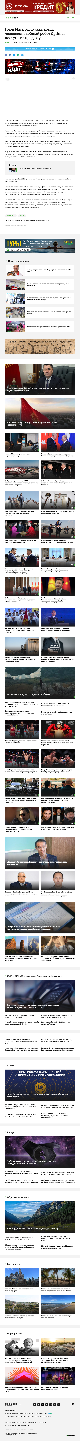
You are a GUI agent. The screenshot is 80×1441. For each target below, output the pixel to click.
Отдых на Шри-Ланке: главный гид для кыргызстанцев (56, 1317)
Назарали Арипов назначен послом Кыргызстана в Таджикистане (55, 704)
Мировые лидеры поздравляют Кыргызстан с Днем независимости (32, 423)
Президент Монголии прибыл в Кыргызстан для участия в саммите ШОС (57, 541)
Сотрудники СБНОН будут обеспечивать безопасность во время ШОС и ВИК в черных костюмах (57, 800)
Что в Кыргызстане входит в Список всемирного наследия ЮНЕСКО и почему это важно (21, 958)
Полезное (30, 1429)
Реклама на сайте (10, 1410)
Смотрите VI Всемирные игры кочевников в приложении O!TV (48, 327)
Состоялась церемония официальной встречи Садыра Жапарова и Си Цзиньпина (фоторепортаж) (19, 571)
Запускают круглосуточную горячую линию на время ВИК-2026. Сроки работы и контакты (33, 1006)
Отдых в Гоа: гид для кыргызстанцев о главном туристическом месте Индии (56, 1290)
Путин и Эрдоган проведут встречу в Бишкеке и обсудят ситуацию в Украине (57, 455)
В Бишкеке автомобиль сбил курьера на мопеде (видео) (56, 713)
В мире (7, 42)
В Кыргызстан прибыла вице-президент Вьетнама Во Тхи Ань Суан (21, 541)
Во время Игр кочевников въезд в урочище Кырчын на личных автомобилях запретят (57, 1049)
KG (73, 1404)
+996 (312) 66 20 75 (29, 1413)
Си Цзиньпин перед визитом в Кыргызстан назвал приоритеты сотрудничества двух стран (54, 600)
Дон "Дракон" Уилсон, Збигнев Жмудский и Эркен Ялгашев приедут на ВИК (57, 828)
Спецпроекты (16, 1429)
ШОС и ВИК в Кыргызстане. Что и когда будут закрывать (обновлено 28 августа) (56, 1040)
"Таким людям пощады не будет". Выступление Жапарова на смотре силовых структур (18, 829)
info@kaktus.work (17, 1413)
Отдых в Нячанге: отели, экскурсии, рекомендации (19, 1290)
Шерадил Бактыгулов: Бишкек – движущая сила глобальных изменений (37, 863)
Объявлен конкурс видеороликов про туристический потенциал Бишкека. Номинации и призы (19, 1247)
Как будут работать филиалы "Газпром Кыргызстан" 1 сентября (19, 1016)
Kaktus (35, 42)
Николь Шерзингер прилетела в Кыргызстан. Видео (17, 455)
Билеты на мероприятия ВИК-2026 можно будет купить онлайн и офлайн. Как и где (57, 1106)
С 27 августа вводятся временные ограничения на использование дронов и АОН (21, 1041)
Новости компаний (18, 261)
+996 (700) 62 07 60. (43, 220)
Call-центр (24, 1429)
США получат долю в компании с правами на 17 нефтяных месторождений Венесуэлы (58, 1181)
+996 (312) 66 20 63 (45, 1416)
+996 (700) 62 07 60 (41, 1413)
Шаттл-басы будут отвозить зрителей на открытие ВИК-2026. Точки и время (20, 1115)
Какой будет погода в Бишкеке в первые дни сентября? (33, 1228)
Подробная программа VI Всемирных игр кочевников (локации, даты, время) (38, 1095)
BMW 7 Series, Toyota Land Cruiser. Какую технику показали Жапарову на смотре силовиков (20, 800)
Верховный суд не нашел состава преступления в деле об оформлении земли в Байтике (19, 713)
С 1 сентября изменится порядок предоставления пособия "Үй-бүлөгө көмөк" (55, 1238)
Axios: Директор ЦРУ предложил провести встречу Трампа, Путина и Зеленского (57, 1173)
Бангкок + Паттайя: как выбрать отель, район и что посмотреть (20, 1317)
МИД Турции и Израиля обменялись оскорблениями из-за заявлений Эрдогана (21, 1181)
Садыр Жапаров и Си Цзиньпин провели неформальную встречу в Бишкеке (57, 570)
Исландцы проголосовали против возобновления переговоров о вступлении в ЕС (21, 1173)
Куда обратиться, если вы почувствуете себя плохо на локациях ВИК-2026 (22, 1023)
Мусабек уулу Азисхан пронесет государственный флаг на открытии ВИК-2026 (19, 630)
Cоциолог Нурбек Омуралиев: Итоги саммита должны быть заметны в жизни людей (21, 894)
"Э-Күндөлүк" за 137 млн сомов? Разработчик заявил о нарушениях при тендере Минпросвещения (33, 927)
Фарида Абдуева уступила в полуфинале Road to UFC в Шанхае (21, 742)
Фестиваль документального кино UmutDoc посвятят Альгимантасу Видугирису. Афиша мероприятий (18, 1360)
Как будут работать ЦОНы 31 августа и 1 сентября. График (56, 1023)
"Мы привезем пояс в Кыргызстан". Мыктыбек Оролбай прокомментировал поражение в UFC (57, 743)
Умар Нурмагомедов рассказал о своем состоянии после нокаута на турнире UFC (21, 771)
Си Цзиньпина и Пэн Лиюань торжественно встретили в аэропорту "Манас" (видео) (20, 600)
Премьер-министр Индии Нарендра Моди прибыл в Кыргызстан (57, 512)
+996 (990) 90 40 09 (21, 1416)
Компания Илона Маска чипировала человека (35, 169)
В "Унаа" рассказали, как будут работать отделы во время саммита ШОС (56, 1016)
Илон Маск (10, 216)
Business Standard (30, 125)
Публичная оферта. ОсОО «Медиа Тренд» (17, 1425)
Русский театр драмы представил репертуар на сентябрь (54, 1388)
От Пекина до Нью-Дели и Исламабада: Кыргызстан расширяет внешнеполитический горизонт (56, 894)
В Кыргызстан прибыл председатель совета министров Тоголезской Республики (19, 513)
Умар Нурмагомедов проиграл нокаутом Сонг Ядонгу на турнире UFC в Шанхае (57, 771)
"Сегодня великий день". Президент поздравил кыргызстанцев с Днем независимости (38, 389)
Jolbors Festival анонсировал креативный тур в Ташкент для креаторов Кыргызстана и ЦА (22, 1389)
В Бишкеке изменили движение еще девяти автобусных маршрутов (19, 1238)
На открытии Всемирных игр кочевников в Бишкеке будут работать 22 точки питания (21, 1049)
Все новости (8, 1429)
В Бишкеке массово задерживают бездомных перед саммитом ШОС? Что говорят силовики (20, 659)
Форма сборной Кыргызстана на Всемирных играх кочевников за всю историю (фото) (55, 1115)
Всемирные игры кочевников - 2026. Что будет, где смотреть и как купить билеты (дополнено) (20, 1106)
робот (22, 216)
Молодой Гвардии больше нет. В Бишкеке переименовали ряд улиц (57, 1247)
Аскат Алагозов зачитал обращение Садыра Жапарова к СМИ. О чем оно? (55, 629)
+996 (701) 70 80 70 (33, 1416)
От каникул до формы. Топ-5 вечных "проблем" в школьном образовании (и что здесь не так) (58, 958)
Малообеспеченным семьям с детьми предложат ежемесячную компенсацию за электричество (21, 704)
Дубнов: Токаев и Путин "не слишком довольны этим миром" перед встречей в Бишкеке (57, 483)
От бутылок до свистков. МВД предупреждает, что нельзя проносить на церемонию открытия (21, 483)
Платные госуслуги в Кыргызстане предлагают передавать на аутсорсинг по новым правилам (57, 659)
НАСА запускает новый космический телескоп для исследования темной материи (31, 1162)
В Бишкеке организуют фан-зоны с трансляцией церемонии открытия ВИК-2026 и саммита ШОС (55, 1360)
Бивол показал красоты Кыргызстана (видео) (29, 694)
